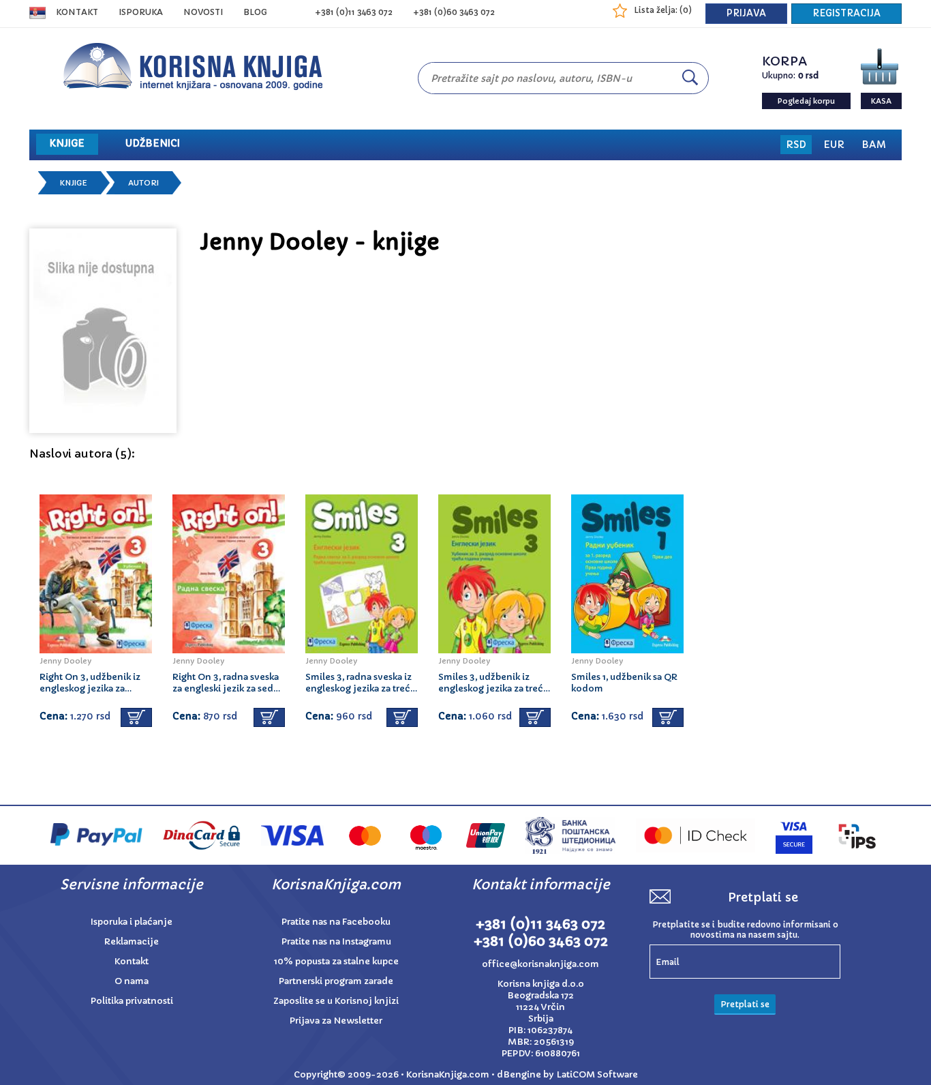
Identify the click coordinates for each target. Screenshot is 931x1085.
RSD (796, 144)
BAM (873, 144)
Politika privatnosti (132, 1001)
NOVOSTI (203, 12)
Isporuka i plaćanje (131, 921)
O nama (132, 981)
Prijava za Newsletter (336, 1020)
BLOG (255, 12)
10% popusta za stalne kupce (336, 961)
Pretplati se (744, 1004)
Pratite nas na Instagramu (336, 941)
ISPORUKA (141, 12)
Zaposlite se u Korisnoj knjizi (336, 1001)
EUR (833, 144)
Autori (143, 183)
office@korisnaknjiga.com (540, 964)
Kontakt (77, 12)
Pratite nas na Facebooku (336, 921)
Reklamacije (131, 941)
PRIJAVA (746, 13)
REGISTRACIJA (846, 13)
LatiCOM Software (597, 1074)
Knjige (73, 183)
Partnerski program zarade (336, 981)
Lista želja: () (663, 10)
